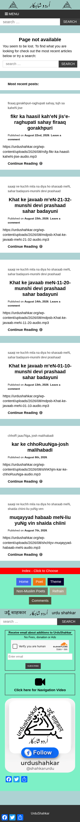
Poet (39, 582)
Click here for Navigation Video (40, 690)
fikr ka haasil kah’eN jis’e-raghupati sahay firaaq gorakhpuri (40, 122)
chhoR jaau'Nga (19, 435)
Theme (55, 582)
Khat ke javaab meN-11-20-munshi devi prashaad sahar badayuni (40, 288)
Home (23, 582)
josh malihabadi (43, 435)
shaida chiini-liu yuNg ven (25, 508)
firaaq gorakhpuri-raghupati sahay (31, 103)
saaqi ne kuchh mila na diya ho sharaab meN (39, 186)
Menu (14, 14)
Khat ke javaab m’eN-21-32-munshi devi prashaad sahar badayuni (40, 205)
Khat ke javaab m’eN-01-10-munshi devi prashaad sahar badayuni (40, 371)
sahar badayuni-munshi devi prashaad (34, 191)
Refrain (58, 591)
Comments (40, 601)
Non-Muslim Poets (31, 591)
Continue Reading (25, 163)
